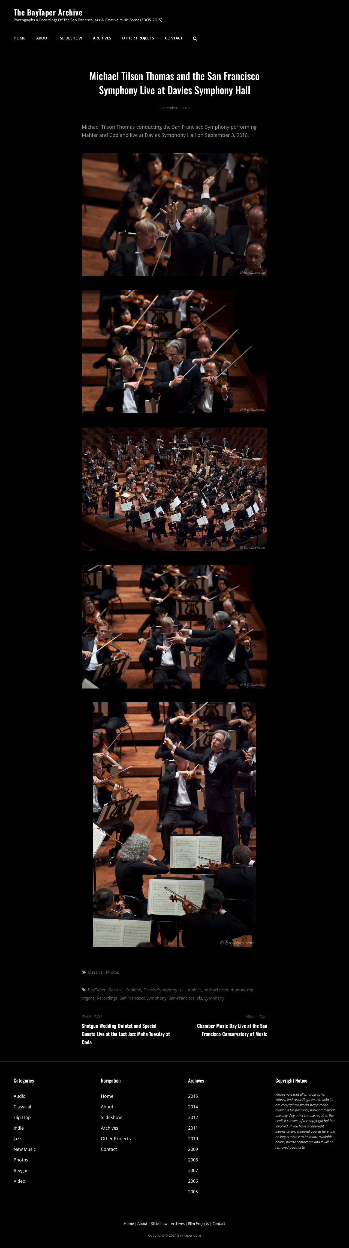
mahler (194, 989)
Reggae (21, 1170)
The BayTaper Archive (48, 12)
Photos (112, 972)
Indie (19, 1128)
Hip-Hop (22, 1117)
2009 (193, 1149)
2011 (193, 1128)
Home (19, 38)
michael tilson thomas (224, 989)
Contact (174, 38)
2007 (193, 1170)
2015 (193, 1096)
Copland (133, 989)
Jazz (18, 1139)
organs (88, 998)
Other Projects (138, 38)
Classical (96, 972)
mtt (250, 989)
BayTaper (97, 989)
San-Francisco (182, 998)
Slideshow (71, 38)
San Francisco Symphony (143, 998)
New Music (25, 1149)
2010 (193, 1139)
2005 (193, 1192)
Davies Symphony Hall (164, 989)
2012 (193, 1117)
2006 (193, 1181)
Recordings (107, 998)
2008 (193, 1160)
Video (19, 1181)
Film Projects (198, 1223)
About (42, 38)
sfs (199, 998)
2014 (193, 1107)
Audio (20, 1096)
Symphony (214, 998)
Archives (102, 38)
